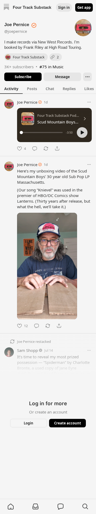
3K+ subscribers (19, 66)
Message (62, 76)
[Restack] (45, 148)
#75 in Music (51, 66)
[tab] (11, 88)
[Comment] (34, 148)
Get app (84, 7)
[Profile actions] (87, 77)
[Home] (6, 7)
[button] (82, 132)
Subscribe (23, 76)
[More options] (89, 102)
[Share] (57, 148)
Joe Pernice (27, 102)
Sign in (64, 7)
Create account (67, 423)
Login (28, 423)
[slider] (42, 132)
